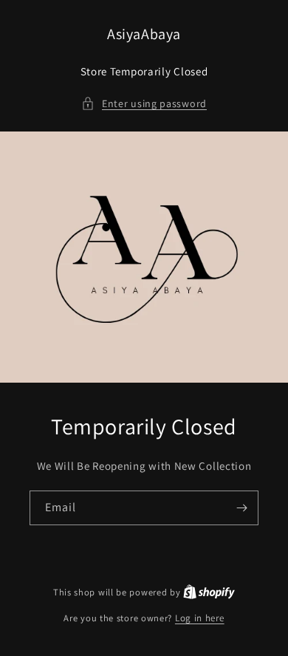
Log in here (199, 618)
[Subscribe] (241, 508)
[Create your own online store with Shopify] (209, 592)
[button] (144, 104)
